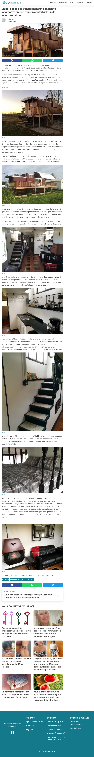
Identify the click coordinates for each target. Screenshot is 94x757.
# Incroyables (27, 579)
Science (53, 3)
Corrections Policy (54, 725)
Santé (72, 3)
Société (80, 3)
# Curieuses (15, 579)
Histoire (89, 3)
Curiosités (63, 3)
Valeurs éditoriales (54, 729)
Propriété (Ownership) (56, 733)
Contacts (30, 725)
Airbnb (6, 87)
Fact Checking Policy (55, 722)
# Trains (5, 579)
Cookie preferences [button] (78, 728)
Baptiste (11, 19)
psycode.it (30, 729)
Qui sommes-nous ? (34, 722)
